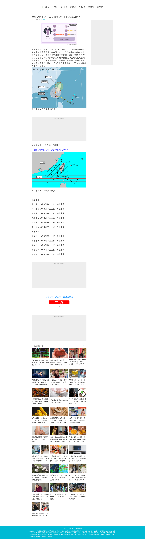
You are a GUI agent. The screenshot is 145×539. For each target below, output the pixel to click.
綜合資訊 (100, 7)
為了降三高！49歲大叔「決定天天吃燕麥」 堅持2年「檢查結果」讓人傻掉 (59, 420)
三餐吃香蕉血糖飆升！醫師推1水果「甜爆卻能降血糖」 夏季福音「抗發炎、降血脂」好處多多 (77, 439)
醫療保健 (73, 7)
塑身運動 (91, 7)
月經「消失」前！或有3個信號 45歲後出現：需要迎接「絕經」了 (40, 496)
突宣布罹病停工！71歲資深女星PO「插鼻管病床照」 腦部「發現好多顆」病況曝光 (58, 458)
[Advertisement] (59, 130)
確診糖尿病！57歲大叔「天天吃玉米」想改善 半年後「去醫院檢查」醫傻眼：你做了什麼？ (40, 420)
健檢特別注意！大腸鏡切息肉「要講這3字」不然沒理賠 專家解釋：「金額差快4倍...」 (40, 458)
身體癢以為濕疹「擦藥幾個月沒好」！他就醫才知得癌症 (40, 439)
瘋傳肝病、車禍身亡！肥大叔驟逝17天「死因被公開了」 (40, 515)
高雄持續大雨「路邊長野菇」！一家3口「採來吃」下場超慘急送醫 (40, 477)
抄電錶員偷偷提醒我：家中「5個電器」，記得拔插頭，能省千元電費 (77, 458)
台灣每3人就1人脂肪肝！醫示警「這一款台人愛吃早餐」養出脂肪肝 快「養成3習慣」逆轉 (58, 362)
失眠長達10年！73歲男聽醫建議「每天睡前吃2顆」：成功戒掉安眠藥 (40, 382)
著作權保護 (79, 528)
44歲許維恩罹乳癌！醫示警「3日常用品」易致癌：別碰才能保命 (59, 382)
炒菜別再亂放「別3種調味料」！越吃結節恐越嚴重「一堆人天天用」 (40, 401)
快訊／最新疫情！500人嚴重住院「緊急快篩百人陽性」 (58, 496)
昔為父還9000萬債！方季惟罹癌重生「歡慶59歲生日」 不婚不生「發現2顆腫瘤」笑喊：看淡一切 (59, 439)
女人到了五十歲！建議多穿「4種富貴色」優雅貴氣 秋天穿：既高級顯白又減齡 (77, 477)
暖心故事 (64, 7)
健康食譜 (82, 7)
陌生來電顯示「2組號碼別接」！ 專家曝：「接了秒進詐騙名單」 (77, 401)
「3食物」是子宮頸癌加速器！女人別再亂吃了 (59, 401)
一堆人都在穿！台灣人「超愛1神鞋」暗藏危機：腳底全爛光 (77, 496)
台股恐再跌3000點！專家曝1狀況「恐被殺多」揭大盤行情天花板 (40, 362)
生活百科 (55, 7)
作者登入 (46, 7)
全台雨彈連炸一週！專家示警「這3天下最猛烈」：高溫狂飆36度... (59, 477)
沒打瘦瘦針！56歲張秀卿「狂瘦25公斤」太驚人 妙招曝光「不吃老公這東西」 (77, 362)
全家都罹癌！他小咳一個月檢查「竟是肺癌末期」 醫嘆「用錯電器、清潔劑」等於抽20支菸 (77, 382)
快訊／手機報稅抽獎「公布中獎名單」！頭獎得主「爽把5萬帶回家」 (77, 420)
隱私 (65, 528)
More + (84, 346)
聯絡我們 (71, 528)
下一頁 (59, 302)
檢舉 (44, 19)
